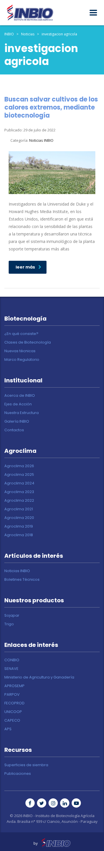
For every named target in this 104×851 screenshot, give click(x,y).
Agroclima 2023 (19, 492)
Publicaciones (17, 773)
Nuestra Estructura (21, 413)
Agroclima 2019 (18, 526)
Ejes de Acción (18, 404)
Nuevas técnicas (20, 351)
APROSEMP (14, 686)
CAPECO (12, 720)
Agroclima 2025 (19, 474)
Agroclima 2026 (19, 466)
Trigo (9, 624)
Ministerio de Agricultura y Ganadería (39, 677)
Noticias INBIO (17, 571)
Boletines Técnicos (22, 579)
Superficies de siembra (26, 765)
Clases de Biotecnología (27, 342)
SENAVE (11, 668)
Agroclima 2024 (19, 483)
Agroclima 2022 (19, 500)
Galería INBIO (16, 421)
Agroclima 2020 (19, 517)
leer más (25, 267)
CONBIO (11, 660)
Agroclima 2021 (18, 509)
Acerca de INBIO (19, 395)
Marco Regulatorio (21, 359)
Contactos (14, 430)
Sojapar (11, 615)
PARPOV (12, 694)
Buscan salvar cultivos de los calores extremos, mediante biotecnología (51, 107)
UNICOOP (13, 712)
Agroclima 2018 (18, 535)
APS (8, 729)
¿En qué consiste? (21, 333)
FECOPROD (14, 703)
